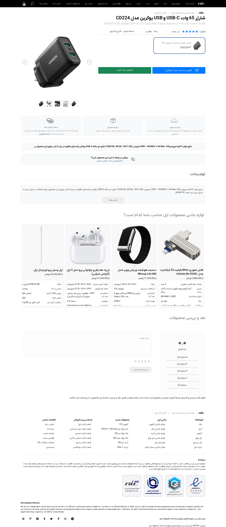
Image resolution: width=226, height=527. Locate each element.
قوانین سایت (48, 438)
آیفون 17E (123, 424)
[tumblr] (44, 519)
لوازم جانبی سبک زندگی (155, 447)
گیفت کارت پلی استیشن (80, 429)
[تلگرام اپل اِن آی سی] (72, 519)
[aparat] (23, 519)
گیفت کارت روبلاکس (82, 447)
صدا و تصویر (102, 3)
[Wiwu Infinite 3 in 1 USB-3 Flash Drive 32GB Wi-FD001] (181, 245)
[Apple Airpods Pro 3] (87, 245)
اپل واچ (128, 3)
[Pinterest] (30, 519)
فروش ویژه (176, 3)
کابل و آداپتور (160, 12)
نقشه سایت (49, 433)
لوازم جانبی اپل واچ (156, 438)
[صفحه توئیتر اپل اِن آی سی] (51, 519)
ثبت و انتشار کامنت (140, 370)
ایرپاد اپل (198, 447)
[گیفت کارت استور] (153, 485)
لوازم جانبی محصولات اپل (183, 12)
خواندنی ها (43, 3)
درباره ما (50, 429)
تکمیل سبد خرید (124, 70)
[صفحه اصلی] (201, 3)
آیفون (156, 3)
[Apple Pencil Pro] (41, 245)
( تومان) (179, 70)
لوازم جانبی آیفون (157, 424)
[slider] (190, 32)
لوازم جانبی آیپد (158, 433)
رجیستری (50, 447)
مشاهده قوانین (45, 134)
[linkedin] (37, 519)
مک (165, 3)
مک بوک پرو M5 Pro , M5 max (115, 429)
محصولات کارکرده (73, 3)
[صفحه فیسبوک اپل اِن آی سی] (58, 519)
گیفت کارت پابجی (83, 442)
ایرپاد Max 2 (122, 447)
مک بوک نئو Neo (120, 438)
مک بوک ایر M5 (121, 433)
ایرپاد (138, 3)
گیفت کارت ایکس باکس (80, 438)
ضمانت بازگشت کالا (45, 442)
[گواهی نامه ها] (196, 485)
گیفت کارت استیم (83, 433)
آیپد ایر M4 (123, 442)
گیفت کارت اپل (84, 424)
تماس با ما (57, 3)
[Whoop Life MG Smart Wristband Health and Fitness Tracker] (134, 245)
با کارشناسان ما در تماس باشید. (109, 160)
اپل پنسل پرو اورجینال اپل (48, 270)
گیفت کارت (189, 3)
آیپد (147, 3)
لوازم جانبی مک (158, 429)
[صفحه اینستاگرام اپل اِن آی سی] (65, 519)
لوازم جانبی (116, 3)
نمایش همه (113, 200)
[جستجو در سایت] (32, 3)
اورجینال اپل (160, 442)
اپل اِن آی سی (202, 13)
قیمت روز (88, 3)
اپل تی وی (197, 442)
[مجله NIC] (132, 485)
